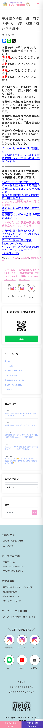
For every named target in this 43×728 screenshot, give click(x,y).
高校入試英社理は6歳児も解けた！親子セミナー (20, 196)
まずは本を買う (11, 375)
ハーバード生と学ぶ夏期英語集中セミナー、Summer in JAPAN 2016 (21, 250)
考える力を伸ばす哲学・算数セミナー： (21, 209)
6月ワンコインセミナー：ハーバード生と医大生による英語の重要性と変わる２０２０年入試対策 (21, 187)
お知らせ (25, 257)
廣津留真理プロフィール (14, 380)
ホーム (7, 361)
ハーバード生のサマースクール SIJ (19, 617)
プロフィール (9, 561)
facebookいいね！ (13, 243)
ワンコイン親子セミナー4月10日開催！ (21, 202)
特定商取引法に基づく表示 (21, 686)
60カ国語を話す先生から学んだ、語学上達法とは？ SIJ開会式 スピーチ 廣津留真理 (21, 436)
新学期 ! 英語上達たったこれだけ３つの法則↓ (21, 425)
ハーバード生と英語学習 (17, 240)
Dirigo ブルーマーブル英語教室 (20, 149)
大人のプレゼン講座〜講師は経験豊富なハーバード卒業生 (21, 223)
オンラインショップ (12, 600)
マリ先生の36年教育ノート (15, 385)
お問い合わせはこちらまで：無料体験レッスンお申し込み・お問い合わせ (21, 158)
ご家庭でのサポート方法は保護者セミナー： (21, 215)
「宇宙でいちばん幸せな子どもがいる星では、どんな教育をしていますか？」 (20, 414)
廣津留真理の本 (10, 591)
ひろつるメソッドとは (13, 566)
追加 (21, 338)
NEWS (16, 257)
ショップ (8, 390)
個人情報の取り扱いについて (21, 692)
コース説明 (9, 365)
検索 (7, 504)
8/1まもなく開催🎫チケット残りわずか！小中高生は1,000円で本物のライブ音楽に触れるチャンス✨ (21, 461)
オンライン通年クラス (13, 370)
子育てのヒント (11, 237)
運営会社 (22, 681)
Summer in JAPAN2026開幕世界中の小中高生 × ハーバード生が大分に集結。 (21, 448)
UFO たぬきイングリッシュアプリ (18, 587)
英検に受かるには (11, 596)
